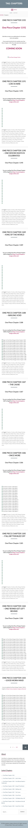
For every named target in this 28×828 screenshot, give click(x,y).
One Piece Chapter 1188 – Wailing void (12, 789)
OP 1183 (7, 734)
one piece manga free (13, 296)
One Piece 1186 (13, 517)
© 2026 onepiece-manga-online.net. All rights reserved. (14, 823)
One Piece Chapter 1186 (7, 519)
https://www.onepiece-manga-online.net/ (16, 689)
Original (15, 70)
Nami (7, 63)
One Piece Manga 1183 (14, 728)
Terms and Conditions (18, 825)
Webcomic (20, 73)
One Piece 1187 (5, 435)
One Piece (22, 63)
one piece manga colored (14, 67)
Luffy (16, 62)
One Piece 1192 (5, 65)
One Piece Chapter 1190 (14, 214)
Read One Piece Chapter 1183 (14, 736)
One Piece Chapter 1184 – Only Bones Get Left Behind (14, 608)
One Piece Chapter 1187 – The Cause (11, 792)
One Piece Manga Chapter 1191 (16, 134)
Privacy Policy (8, 825)
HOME (1, 15)
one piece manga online (12, 68)
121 (17, 747)
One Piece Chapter (14, 65)
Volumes (16, 73)
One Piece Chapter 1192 (14, 20)
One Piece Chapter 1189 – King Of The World (13, 786)
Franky (12, 62)
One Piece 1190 (5, 213)
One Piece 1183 (5, 726)
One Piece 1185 (5, 517)
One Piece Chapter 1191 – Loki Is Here (12, 778)
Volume (11, 73)
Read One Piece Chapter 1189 (12, 301)
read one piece (20, 70)
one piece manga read (13, 298)
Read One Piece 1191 (10, 139)
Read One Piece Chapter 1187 (12, 442)
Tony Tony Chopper (15, 141)
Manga (19, 62)
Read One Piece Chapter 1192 (9, 72)
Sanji (17, 72)
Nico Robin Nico (12, 63)
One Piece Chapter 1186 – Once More (12, 795)
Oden (18, 63)
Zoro (25, 73)
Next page (25, 747)
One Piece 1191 (5, 133)
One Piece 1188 (5, 366)
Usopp (7, 73)
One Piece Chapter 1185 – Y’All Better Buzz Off (14, 798)
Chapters (9, 62)
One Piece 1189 (5, 295)
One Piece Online (8, 70)
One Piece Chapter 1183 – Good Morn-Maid (13, 806)
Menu (15, 9)
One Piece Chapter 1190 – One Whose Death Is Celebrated (14, 153)
